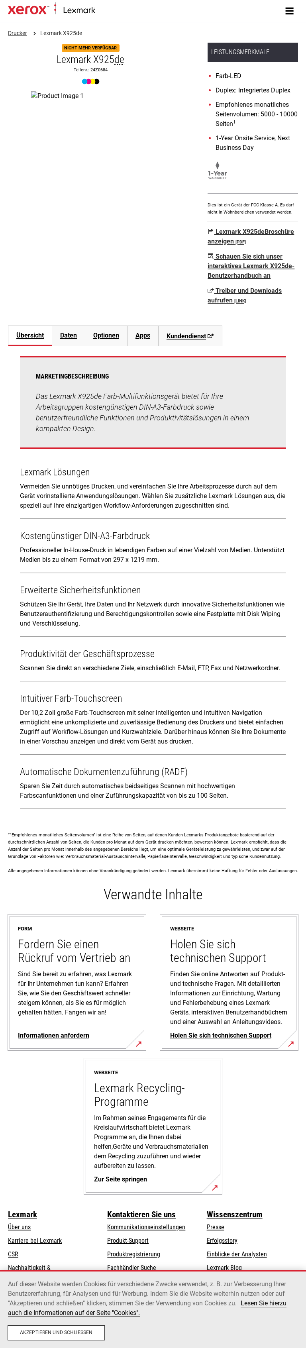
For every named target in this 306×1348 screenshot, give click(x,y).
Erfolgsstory (222, 1240)
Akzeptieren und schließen (56, 1332)
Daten (68, 335)
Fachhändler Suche (131, 1267)
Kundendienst (186, 336)
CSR (13, 1254)
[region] (153, 1309)
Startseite (105, 10)
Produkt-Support (128, 1240)
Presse (215, 1227)
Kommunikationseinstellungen (146, 1227)
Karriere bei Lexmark (35, 1240)
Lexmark (22, 1214)
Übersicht (30, 335)
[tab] (30, 336)
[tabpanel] (153, 584)
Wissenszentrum (235, 1214)
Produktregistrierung (133, 1254)
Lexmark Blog (224, 1267)
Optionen (106, 335)
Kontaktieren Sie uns (141, 1214)
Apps (142, 335)
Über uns (19, 1227)
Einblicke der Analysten (237, 1254)
